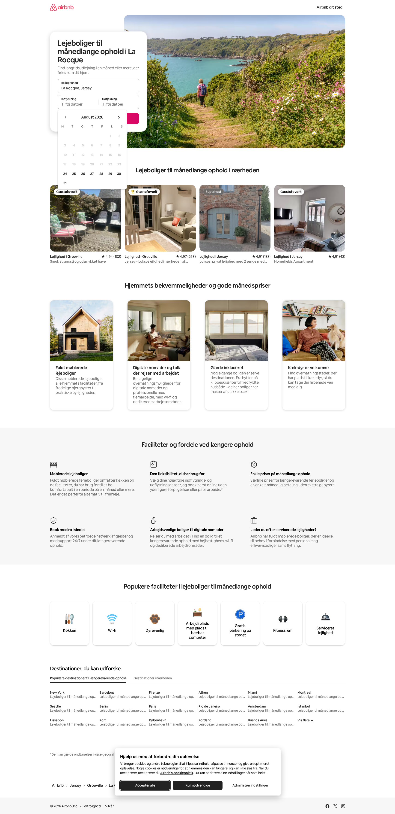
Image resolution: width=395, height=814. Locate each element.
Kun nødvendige (197, 785)
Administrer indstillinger (250, 785)
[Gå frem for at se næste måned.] (118, 117)
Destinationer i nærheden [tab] (153, 678)
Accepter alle (145, 785)
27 (92, 174)
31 (65, 183)
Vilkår (109, 806)
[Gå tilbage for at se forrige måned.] (65, 117)
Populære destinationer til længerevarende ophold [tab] (88, 678)
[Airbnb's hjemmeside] (62, 7)
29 (110, 174)
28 (101, 174)
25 (74, 174)
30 (119, 174)
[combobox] (98, 88)
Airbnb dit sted (329, 7)
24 (65, 174)
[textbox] (78, 104)
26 (83, 174)
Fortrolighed (92, 806)
